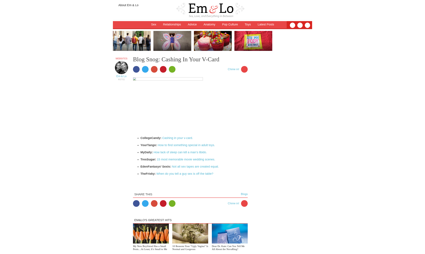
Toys (248, 24)
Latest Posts (266, 24)
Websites (121, 58)
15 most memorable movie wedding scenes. (186, 159)
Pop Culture (230, 24)
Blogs (244, 194)
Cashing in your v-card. (177, 138)
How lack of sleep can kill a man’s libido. (180, 152)
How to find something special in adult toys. (186, 145)
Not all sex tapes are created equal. (195, 166)
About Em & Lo (128, 5)
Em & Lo (121, 76)
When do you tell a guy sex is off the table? (184, 173)
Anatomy (209, 24)
